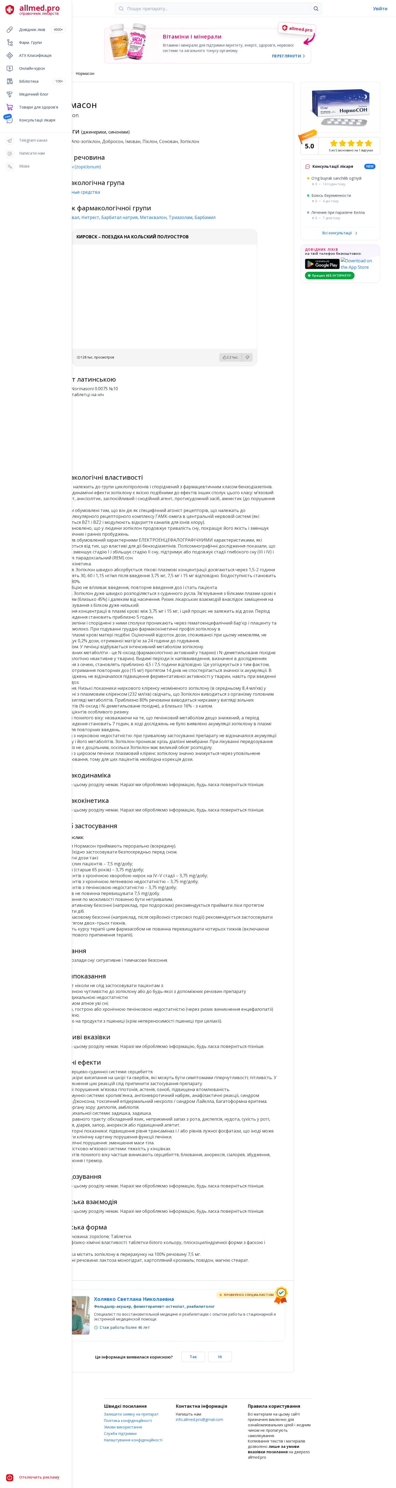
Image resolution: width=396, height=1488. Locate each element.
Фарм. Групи (30, 42)
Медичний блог (33, 94)
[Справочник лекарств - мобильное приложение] (108, 433)
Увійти (380, 9)
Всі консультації (337, 232)
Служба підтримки (120, 1433)
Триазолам (180, 217)
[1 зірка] (334, 143)
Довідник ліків (41, 29)
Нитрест (90, 217)
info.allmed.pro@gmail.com (199, 1419)
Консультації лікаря (37, 120)
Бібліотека (41, 81)
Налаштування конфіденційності (133, 1439)
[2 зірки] (342, 143)
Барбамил (205, 217)
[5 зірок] (368, 143)
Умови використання (123, 1427)
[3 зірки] (351, 143)
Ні (220, 1356)
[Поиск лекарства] (316, 8)
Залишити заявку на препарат (131, 1414)
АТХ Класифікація (35, 55)
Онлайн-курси (32, 68)
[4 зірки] (359, 143)
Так (193, 1356)
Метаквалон (153, 217)
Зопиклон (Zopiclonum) (77, 167)
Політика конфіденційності (128, 1420)
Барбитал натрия (119, 217)
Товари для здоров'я (38, 107)
